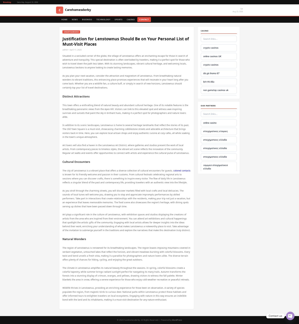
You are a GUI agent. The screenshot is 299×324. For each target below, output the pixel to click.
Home (64, 19)
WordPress (177, 320)
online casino (209, 122)
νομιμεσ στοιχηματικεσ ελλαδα (215, 167)
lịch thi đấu (208, 81)
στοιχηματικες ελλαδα (215, 139)
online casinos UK (212, 56)
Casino (131, 19)
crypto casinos (210, 47)
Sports (118, 19)
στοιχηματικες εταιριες (215, 131)
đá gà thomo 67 (211, 73)
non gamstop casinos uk (215, 90)
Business (87, 19)
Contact (144, 19)
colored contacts (181, 170)
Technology (103, 19)
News (75, 19)
